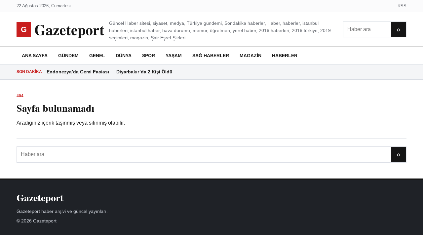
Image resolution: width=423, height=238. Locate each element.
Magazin (250, 55)
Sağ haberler (210, 55)
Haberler (284, 55)
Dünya (124, 55)
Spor (148, 55)
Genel (97, 55)
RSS (402, 5)
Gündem (68, 55)
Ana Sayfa (35, 55)
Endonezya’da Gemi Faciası (78, 71)
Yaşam (174, 55)
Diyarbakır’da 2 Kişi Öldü (144, 71)
